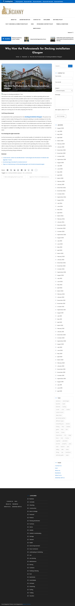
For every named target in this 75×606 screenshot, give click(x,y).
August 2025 (60, 162)
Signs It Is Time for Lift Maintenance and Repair (41, 177)
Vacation (32, 596)
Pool (31, 574)
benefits (58, 404)
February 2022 (61, 294)
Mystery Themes (27, 604)
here (62, 429)
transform (68, 452)
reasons (63, 446)
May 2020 (59, 353)
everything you (60, 424)
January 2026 (60, 147)
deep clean (59, 415)
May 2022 (59, 284)
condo (57, 409)
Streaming (32, 586)
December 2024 (61, 187)
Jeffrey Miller (18, 83)
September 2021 (61, 309)
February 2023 (61, 256)
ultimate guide (60, 455)
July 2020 (59, 347)
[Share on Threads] (32, 170)
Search (70, 32)
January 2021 (60, 331)
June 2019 (59, 388)
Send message (60, 116)
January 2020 (60, 366)
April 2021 (59, 322)
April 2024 (59, 212)
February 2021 (60, 328)
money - (67, 438)
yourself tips (28, 1)
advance (58, 401)
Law (30, 555)
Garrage (32, 536)
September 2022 (61, 272)
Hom (32, 24)
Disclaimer (47, 19)
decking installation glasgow (15, 173)
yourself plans (38, 1)
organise (58, 441)
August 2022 (60, 275)
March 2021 (60, 325)
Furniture (32, 524)
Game (31, 527)
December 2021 (61, 300)
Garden (68, 426)
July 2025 (59, 165)
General (32, 539)
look (62, 438)
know (57, 438)
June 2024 (60, 206)
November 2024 (61, 191)
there (67, 449)
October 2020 (60, 338)
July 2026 (59, 131)
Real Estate (32, 577)
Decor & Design (33, 511)
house (62, 432)
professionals (28, 173)
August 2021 (60, 313)
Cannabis (32, 502)
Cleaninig (32, 505)
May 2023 (59, 247)
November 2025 (61, 153)
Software (32, 583)
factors (68, 424)
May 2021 (59, 319)
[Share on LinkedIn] (14, 170)
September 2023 (61, 234)
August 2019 (60, 381)
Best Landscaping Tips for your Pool (14, 177)
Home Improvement (35, 546)
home (57, 432)
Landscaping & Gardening (36, 552)
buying (64, 406)
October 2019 (60, 375)
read (57, 446)
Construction (33, 508)
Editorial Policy (58, 19)
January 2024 (60, 222)
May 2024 (59, 209)
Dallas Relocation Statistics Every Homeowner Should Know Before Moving (63, 39)
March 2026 (60, 140)
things (57, 452)
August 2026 (60, 128)
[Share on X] (11, 170)
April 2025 (59, 175)
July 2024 (59, 203)
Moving (31, 564)
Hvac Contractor (34, 549)
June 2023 (60, 244)
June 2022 (60, 281)
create (68, 409)
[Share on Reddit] (25, 170)
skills (62, 449)
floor (63, 426)
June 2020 (60, 350)
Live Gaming (33, 558)
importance (59, 435)
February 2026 (61, 144)
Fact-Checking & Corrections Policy (17, 24)
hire (24, 173)
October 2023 (60, 231)
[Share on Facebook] (7, 170)
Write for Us (36, 28)
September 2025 (61, 159)
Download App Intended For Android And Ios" (15, 162)
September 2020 (61, 341)
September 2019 (61, 378)
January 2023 (60, 259)
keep (70, 435)
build (63, 404)
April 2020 (59, 356)
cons (63, 409)
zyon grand (20, 1)
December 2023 (61, 225)
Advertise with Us (25, 19)
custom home (59, 412)
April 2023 (59, 250)
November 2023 (61, 228)
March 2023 (60, 253)
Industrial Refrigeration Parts (35, 39)
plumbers (65, 441)
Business (58, 406)
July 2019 (59, 385)
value (67, 455)
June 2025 (60, 169)
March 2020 (60, 360)
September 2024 (61, 197)
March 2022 (60, 291)
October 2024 (61, 194)
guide (57, 429)
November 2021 (61, 303)
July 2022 (59, 278)
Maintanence (33, 561)
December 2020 (61, 335)
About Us (13, 19)
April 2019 (59, 391)
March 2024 (60, 216)
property (64, 443)
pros (70, 443)
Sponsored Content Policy (45, 24)
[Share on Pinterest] (21, 170)
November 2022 (61, 266)
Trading (31, 592)
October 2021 (60, 306)
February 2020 (61, 363)
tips (62, 452)
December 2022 (61, 263)
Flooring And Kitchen (35, 520)
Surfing (31, 589)
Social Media (33, 580)
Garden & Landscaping (35, 533)
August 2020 (60, 344)
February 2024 (61, 219)
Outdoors (32, 567)
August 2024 (60, 200)
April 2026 (59, 137)
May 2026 (59, 134)
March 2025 (60, 178)
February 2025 (61, 181)
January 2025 (60, 184)
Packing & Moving (34, 571)
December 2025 (61, 150)
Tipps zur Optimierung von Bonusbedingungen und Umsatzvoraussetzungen (23, 164)
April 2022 (59, 288)
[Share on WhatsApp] (18, 170)
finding (57, 426)
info (65, 435)
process (58, 443)
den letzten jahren (60, 418)
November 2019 (61, 372)
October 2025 (60, 156)
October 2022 (60, 269)
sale (68, 446)
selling (57, 449)
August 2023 (60, 237)
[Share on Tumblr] (28, 170)
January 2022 (60, 297)
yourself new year (48, 1)
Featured (6, 80)
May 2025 (59, 172)
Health (31, 542)
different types (60, 421)
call (6, 173)
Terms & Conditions (62, 24)
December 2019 (61, 369)
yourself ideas (59, 1)
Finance (32, 517)
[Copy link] (36, 170)
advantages (66, 401)
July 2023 (59, 241)
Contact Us (36, 19)
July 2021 (59, 316)
